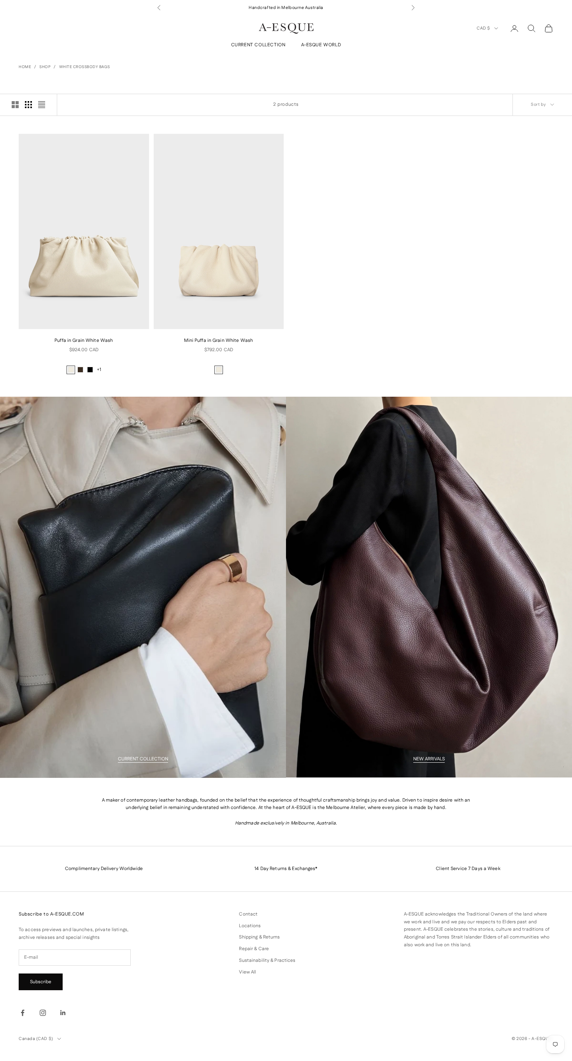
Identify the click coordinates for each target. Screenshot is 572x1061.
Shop (45, 67)
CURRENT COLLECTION (258, 45)
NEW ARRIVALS (429, 759)
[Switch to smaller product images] (28, 104)
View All (247, 972)
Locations (250, 926)
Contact (248, 914)
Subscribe (40, 982)
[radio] (71, 370)
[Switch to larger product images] (15, 104)
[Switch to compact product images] (41, 104)
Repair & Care (254, 948)
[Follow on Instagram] (43, 1013)
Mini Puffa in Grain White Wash (218, 340)
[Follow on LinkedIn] (63, 1013)
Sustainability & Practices (267, 960)
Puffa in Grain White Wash (83, 340)
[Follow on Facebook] (22, 1013)
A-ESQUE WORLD (321, 45)
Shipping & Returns (259, 937)
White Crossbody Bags (84, 67)
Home (25, 67)
